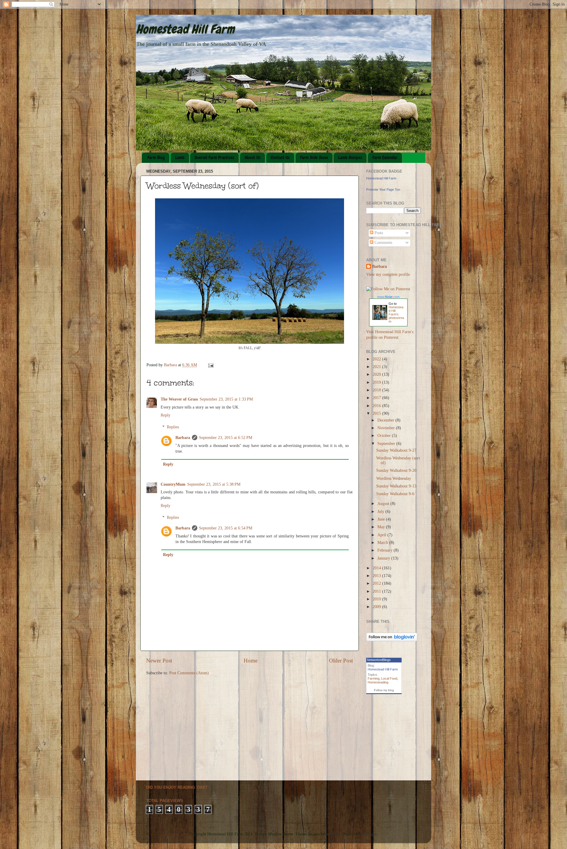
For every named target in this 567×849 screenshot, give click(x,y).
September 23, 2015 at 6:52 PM (225, 437)
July (381, 511)
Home (251, 660)
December (386, 420)
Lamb (180, 158)
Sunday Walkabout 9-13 (396, 486)
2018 (377, 390)
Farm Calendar (384, 158)
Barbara (182, 437)
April (382, 535)
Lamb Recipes (350, 158)
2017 (377, 398)
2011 (377, 591)
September (386, 443)
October (384, 435)
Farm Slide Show (314, 158)
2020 (377, 374)
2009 (377, 607)
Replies (173, 427)
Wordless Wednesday (393, 478)
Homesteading (378, 682)
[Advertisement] (384, 754)
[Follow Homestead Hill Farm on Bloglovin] (391, 640)
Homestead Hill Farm (185, 29)
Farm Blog (156, 158)
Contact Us (280, 158)
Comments (382, 242)
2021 (377, 366)
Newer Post (159, 660)
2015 (377, 413)
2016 (377, 406)
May (381, 527)
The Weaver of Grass (179, 399)
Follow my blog (384, 690)
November (386, 428)
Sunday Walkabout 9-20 (396, 470)
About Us (252, 158)
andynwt (333, 834)
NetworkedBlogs (379, 660)
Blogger (370, 834)
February (385, 550)
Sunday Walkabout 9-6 (395, 494)
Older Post (341, 660)
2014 (377, 568)
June (381, 519)
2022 (377, 359)
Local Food (389, 678)
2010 (377, 599)
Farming (373, 678)
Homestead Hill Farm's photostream (396, 314)
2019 (377, 382)
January (384, 558)
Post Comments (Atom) (189, 673)
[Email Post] (210, 365)
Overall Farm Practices (214, 158)
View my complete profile (388, 274)
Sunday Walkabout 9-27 (396, 450)
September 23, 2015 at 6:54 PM (225, 528)
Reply (165, 415)
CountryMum (173, 484)
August (383, 503)
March (383, 542)
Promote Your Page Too (383, 189)
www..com (388, 297)
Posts (378, 233)
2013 (377, 575)
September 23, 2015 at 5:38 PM (213, 484)
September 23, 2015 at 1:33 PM (226, 399)
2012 (377, 583)
